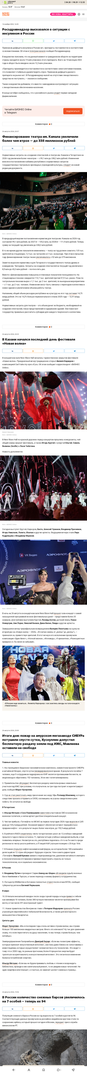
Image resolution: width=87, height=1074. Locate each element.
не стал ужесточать (17, 795)
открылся (17, 849)
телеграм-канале (37, 51)
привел (69, 896)
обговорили (61, 873)
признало (67, 908)
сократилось (26, 834)
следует (67, 165)
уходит (57, 93)
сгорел (50, 882)
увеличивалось (43, 257)
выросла (74, 821)
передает (59, 1022)
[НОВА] (62, 14)
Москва (17, 7)
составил (73, 293)
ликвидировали (41, 771)
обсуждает (24, 783)
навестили (45, 813)
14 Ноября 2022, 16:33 (10, 24)
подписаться (73, 111)
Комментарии (43, 124)
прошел (57, 613)
